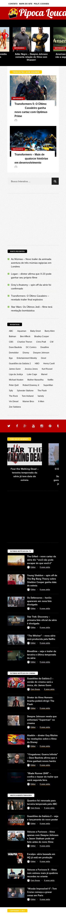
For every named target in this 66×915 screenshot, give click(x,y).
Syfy (11, 390)
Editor (33, 567)
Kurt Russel (47, 369)
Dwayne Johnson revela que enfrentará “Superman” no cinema (42, 720)
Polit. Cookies (41, 4)
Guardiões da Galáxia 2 (20, 363)
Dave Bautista (15, 347)
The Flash (42, 390)
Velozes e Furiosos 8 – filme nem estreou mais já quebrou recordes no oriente (42, 873)
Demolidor (14, 353)
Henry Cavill (49, 363)
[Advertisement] (33, 219)
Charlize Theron (24, 342)
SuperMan (48, 385)
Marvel (44, 374)
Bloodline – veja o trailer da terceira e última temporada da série (41, 654)
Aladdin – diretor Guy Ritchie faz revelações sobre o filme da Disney (42, 738)
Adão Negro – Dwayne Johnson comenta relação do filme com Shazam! (31, 56)
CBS (11, 342)
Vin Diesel (13, 401)
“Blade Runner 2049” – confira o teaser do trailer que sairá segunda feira (42, 776)
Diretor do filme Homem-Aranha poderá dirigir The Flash (40, 701)
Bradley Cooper (41, 336)
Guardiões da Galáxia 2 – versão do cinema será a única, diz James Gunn (40, 682)
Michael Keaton (16, 380)
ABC (11, 331)
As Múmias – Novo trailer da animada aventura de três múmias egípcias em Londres (31, 263)
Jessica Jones (31, 369)
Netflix (50, 380)
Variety (41, 396)
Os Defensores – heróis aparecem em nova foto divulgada (39, 601)
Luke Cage (32, 374)
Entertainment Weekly (27, 358)
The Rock (13, 396)
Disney (26, 353)
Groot (43, 358)
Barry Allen (50, 331)
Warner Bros (28, 401)
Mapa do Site (25, 4)
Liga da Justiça (16, 374)
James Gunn (15, 369)
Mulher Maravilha (35, 380)
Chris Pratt (41, 342)
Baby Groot (35, 331)
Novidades (19, 48)
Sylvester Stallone (25, 390)
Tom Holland (28, 396)
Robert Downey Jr (31, 385)
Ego (11, 358)
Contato (13, 4)
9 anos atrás (45, 567)
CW (51, 342)
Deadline (44, 347)
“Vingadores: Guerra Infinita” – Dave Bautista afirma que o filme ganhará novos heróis (42, 757)
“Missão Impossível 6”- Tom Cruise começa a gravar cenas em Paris (42, 892)
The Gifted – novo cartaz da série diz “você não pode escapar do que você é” (41, 560)
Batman (12, 336)
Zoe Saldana (15, 407)
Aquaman (21, 331)
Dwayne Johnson (41, 353)
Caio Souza (35, 689)
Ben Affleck (25, 336)
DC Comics (31, 347)
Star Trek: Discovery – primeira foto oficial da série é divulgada (42, 620)
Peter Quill (14, 385)
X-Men (41, 401)
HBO (37, 363)
